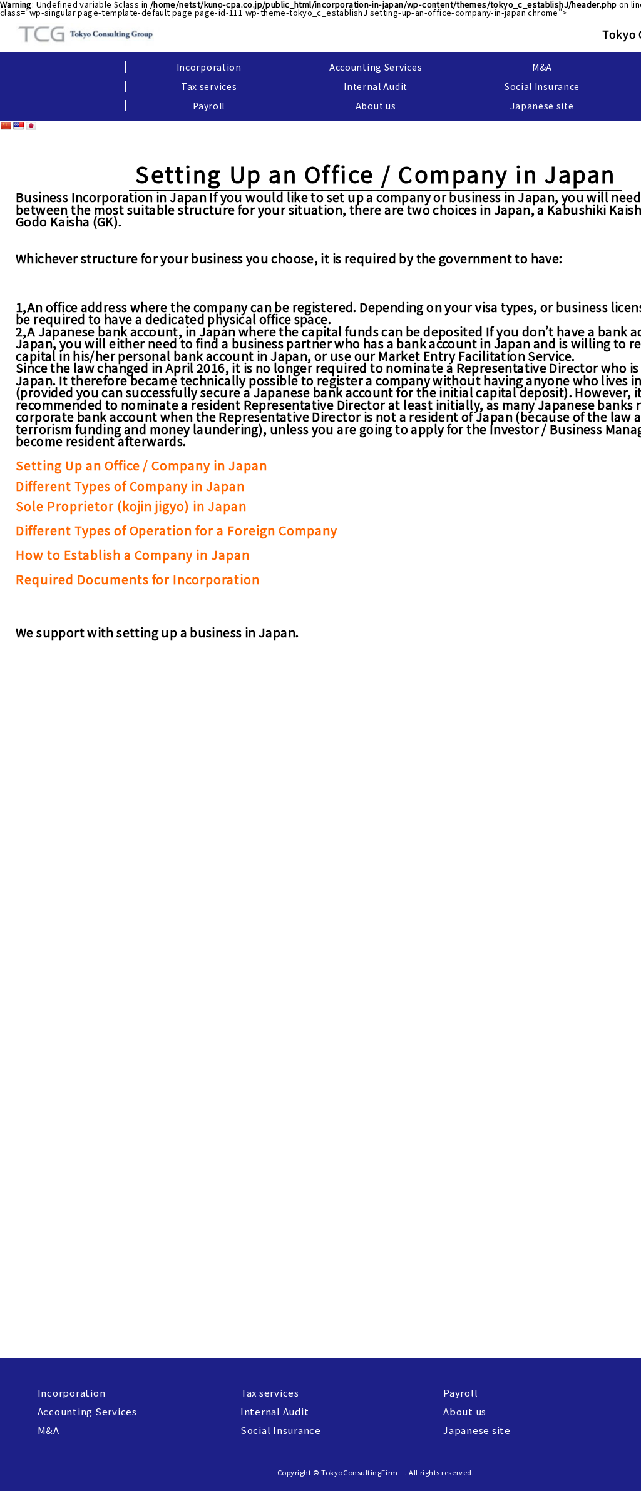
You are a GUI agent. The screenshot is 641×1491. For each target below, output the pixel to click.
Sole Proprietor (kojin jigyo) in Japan (131, 506)
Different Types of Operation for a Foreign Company (176, 530)
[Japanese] (30, 126)
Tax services (209, 86)
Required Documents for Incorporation (138, 579)
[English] (18, 126)
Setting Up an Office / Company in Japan (141, 465)
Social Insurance (542, 86)
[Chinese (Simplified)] (5, 126)
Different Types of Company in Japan (130, 486)
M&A (542, 67)
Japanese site (541, 105)
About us (376, 105)
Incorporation (209, 67)
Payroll (209, 105)
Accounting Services (375, 67)
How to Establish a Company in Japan (133, 554)
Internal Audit (376, 86)
